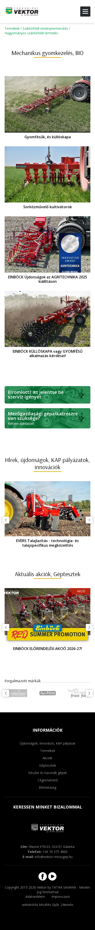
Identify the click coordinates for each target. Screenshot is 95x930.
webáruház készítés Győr (40, 904)
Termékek (12, 28)
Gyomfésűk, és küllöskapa (47, 136)
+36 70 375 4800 (55, 851)
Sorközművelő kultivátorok (47, 206)
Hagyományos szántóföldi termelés (31, 33)
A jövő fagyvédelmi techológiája (47, 648)
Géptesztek (47, 765)
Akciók (47, 758)
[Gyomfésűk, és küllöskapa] (47, 104)
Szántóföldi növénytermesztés (45, 28)
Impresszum (60, 896)
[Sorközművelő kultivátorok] (47, 174)
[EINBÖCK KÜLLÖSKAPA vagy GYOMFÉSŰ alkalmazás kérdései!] (47, 319)
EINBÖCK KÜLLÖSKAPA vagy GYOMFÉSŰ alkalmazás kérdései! (48, 353)
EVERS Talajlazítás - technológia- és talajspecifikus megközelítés (47, 543)
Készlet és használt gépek (47, 773)
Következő (89, 520)
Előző (5, 520)
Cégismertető (48, 780)
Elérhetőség (47, 787)
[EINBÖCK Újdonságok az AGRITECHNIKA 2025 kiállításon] (47, 244)
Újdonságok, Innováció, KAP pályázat (47, 743)
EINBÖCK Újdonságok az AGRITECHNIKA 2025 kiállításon (47, 279)
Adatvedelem (35, 896)
